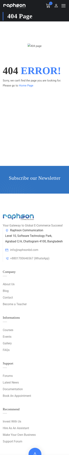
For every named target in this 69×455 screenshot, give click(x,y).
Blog (6, 291)
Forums (8, 376)
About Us (9, 284)
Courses (8, 330)
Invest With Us (12, 421)
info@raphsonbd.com (24, 250)
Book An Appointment (17, 396)
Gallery (7, 343)
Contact (8, 297)
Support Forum (12, 441)
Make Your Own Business (19, 435)
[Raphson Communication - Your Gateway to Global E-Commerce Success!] (14, 5)
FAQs (6, 350)
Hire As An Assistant (16, 428)
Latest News (11, 382)
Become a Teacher (15, 304)
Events (7, 336)
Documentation (13, 389)
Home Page (26, 85)
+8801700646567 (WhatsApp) (29, 258)
